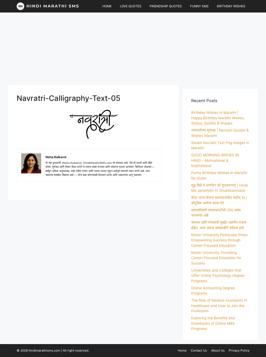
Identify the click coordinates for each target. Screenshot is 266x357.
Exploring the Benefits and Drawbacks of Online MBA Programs (213, 323)
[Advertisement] (133, 49)
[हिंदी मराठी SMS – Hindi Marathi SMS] (48, 6)
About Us (218, 350)
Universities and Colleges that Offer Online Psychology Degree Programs (217, 275)
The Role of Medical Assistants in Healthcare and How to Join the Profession (219, 305)
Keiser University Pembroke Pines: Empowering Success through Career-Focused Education (219, 240)
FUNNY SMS (199, 6)
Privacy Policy (239, 350)
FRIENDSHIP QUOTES (166, 6)
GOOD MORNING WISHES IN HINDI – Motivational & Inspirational (215, 160)
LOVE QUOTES (130, 6)
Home (182, 350)
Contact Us (199, 350)
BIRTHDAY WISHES (231, 6)
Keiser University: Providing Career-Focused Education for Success (216, 258)
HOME (107, 6)
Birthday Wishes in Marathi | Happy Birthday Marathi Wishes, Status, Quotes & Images (218, 117)
